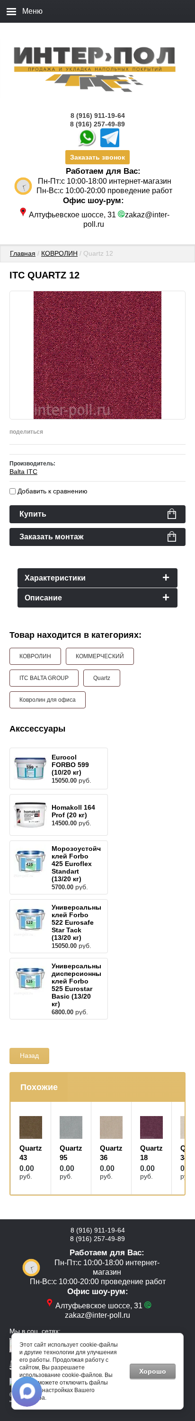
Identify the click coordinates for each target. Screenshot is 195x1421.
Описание (43, 598)
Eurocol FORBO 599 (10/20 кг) (70, 764)
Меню (32, 11)
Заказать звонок (97, 157)
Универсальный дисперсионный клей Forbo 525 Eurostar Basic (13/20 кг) (79, 985)
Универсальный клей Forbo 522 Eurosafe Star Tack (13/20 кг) (79, 922)
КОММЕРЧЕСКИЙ (100, 656)
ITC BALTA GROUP (44, 678)
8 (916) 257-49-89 (97, 124)
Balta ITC (23, 471)
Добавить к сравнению (52, 491)
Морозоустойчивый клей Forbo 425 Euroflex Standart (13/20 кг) (85, 864)
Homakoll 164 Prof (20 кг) (73, 811)
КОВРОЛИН (59, 253)
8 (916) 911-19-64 (98, 115)
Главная (22, 253)
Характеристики (55, 578)
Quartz (101, 678)
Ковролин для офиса (47, 700)
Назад (29, 1055)
